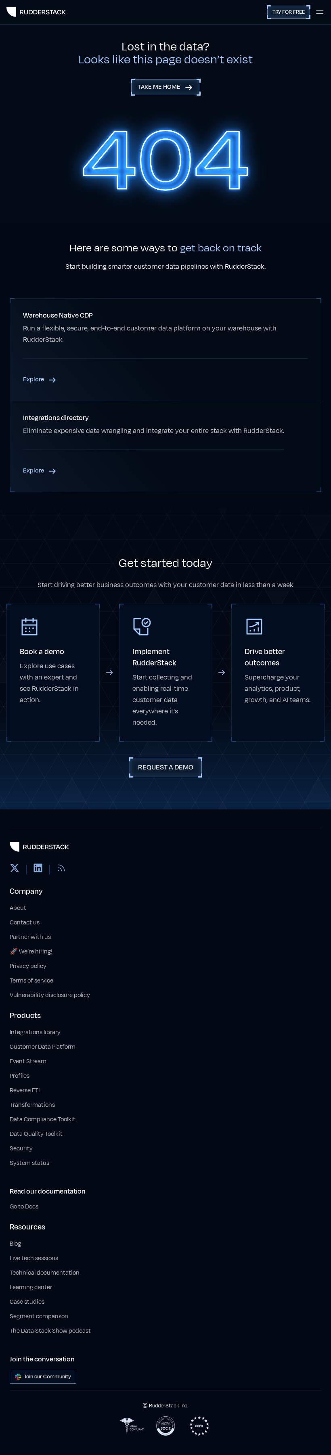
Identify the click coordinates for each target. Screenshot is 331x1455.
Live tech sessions (34, 1258)
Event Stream (28, 1061)
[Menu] (320, 12)
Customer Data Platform (42, 1047)
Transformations (32, 1105)
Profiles (19, 1076)
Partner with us (30, 937)
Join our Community (48, 1376)
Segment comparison (39, 1316)
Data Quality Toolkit (36, 1134)
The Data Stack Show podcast (50, 1331)
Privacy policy (28, 966)
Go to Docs (24, 1206)
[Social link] (14, 869)
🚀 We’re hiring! (31, 951)
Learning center (31, 1287)
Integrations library (35, 1032)
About (18, 908)
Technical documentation (45, 1273)
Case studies (27, 1302)
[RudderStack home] (36, 12)
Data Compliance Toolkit (42, 1119)
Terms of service (31, 980)
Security (21, 1148)
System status (29, 1163)
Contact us (25, 922)
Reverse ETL (25, 1090)
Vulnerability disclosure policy (50, 995)
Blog (15, 1244)
